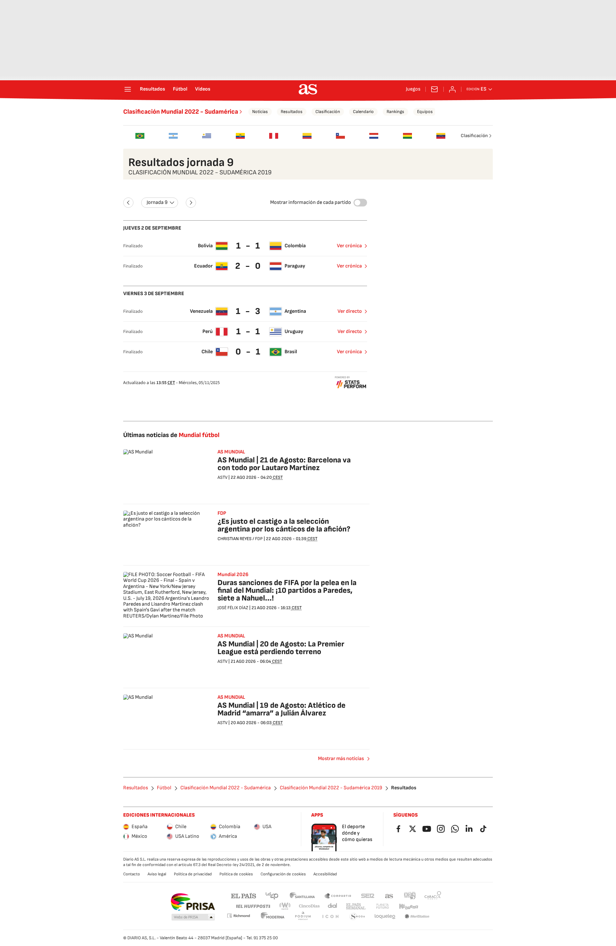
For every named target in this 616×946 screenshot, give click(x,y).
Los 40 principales (271, 895)
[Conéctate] (452, 89)
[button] (193, 917)
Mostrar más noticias (341, 759)
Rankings (395, 111)
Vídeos (202, 89)
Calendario (363, 111)
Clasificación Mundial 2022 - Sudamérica (180, 112)
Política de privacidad (193, 874)
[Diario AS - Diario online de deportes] (308, 89)
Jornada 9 (157, 202)
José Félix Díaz (233, 607)
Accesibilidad (325, 874)
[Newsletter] (434, 89)
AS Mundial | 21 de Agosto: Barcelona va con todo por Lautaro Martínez (284, 463)
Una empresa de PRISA (192, 902)
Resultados (152, 89)
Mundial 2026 (233, 575)
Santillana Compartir (338, 895)
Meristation (417, 917)
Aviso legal (157, 874)
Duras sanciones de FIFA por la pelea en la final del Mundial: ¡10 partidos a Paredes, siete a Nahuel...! (287, 590)
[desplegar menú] (127, 89)
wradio (285, 906)
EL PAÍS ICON (330, 917)
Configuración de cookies (283, 874)
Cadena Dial (333, 906)
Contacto (131, 874)
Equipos (425, 111)
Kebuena (408, 906)
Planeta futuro (382, 906)
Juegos (413, 89)
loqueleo (385, 917)
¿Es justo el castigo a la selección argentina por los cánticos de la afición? (284, 525)
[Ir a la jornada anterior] (128, 202)
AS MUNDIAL (231, 452)
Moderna (273, 917)
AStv (222, 477)
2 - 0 (248, 266)
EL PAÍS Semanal (355, 906)
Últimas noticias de (171, 435)
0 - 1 (248, 351)
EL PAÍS (243, 895)
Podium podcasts (303, 917)
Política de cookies (236, 874)
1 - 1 (248, 246)
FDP (222, 513)
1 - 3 (249, 311)
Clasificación (327, 111)
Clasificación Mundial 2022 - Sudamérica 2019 (331, 788)
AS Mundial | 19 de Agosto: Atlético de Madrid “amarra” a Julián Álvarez (282, 709)
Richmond (238, 916)
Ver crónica (349, 246)
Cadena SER (368, 895)
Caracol (433, 895)
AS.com (389, 895)
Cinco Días (309, 906)
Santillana (302, 895)
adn (410, 895)
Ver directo (350, 311)
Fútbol (180, 89)
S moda (357, 917)
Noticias (260, 111)
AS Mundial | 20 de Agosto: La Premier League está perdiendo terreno (281, 647)
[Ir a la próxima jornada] (191, 202)
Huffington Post (252, 906)
